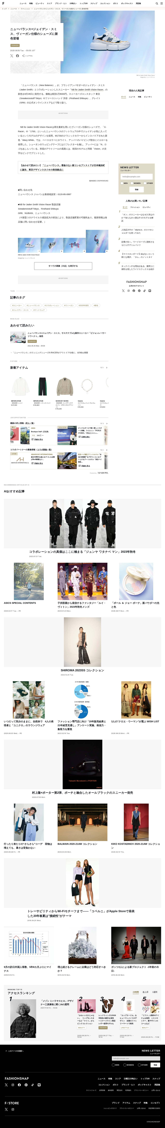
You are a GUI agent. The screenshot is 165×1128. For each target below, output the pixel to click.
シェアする (28, 56)
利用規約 (128, 1090)
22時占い (73, 3)
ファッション (25, 9)
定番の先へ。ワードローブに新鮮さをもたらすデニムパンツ (137, 243)
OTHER (150, 183)
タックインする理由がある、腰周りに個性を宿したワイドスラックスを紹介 (137, 267)
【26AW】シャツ (16, 403)
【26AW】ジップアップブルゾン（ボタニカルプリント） (64, 405)
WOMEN (137, 183)
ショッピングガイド (110, 1108)
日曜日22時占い (131, 1079)
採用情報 (102, 1090)
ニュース (23, 3)
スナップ (93, 3)
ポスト (115, 3)
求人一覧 (29, 423)
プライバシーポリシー (141, 1090)
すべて (123, 97)
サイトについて (91, 1090)
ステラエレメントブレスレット (86, 404)
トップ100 (84, 3)
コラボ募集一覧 (44, 450)
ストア (49, 3)
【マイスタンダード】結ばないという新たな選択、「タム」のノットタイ (137, 255)
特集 (31, 3)
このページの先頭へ (15, 1051)
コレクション (105, 3)
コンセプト (155, 1103)
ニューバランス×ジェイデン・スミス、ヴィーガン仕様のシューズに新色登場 (61, 9)
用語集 (138, 3)
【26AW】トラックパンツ (41, 403)
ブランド (116, 1103)
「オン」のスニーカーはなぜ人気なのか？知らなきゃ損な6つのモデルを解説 (137, 218)
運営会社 (119, 1090)
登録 (136, 189)
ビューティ (40, 3)
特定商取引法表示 (154, 1108)
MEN (126, 183)
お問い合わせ (155, 1090)
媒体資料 (111, 1090)
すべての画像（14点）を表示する (63, 266)
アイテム (126, 1103)
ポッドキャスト (127, 3)
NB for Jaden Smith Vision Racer (87, 89)
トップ (4, 9)
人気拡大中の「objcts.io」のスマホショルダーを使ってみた (137, 231)
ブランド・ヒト (61, 3)
